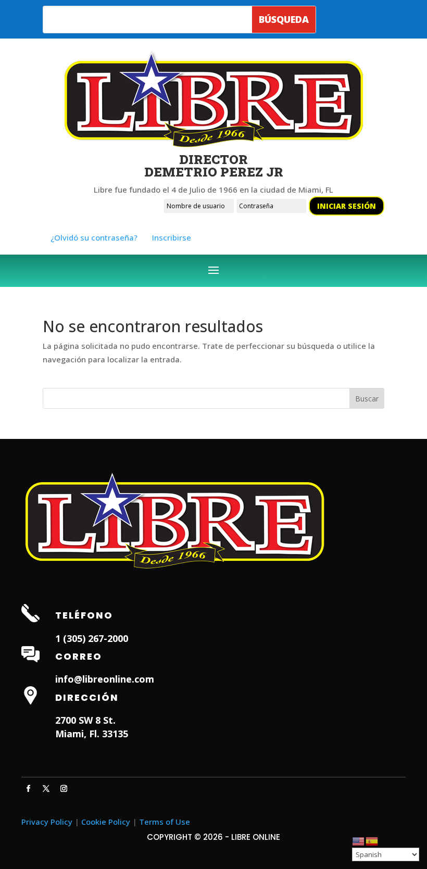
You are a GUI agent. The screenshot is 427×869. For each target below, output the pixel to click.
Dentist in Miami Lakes (291, 769)
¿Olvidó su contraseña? (94, 237)
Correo (78, 656)
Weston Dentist (218, 769)
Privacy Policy (46, 821)
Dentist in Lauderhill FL (145, 769)
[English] (359, 840)
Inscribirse (171, 237)
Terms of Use (164, 821)
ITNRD (65, 856)
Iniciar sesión (346, 206)
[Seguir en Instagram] (63, 789)
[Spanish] (372, 840)
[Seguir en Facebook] (28, 789)
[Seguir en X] (46, 789)
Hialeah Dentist (72, 769)
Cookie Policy (105, 821)
